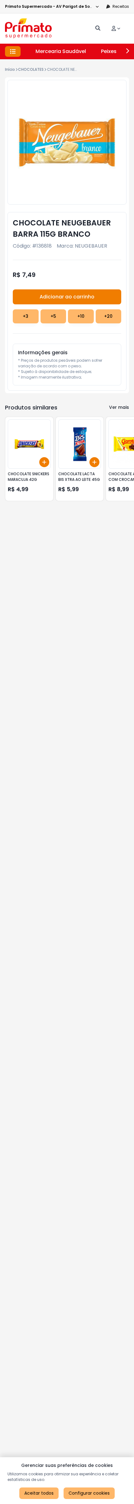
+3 (25, 316)
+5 (53, 316)
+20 (108, 316)
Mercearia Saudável (61, 51)
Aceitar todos (39, 1493)
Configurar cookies (89, 1493)
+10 (80, 316)
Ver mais (119, 407)
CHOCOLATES (31, 69)
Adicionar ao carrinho (67, 296)
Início (10, 69)
